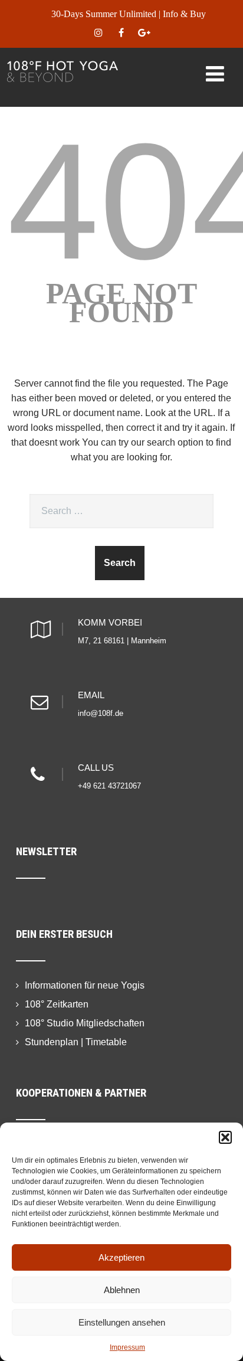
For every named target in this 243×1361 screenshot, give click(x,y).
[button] (225, 1137)
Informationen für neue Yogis (85, 985)
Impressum (127, 1347)
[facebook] (121, 32)
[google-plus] (144, 32)
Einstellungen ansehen (121, 1322)
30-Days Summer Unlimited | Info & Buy (128, 14)
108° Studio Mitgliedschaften (85, 1023)
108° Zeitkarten (56, 1004)
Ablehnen (122, 1290)
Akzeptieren (121, 1257)
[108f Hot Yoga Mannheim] (62, 65)
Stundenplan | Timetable (76, 1042)
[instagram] (98, 32)
